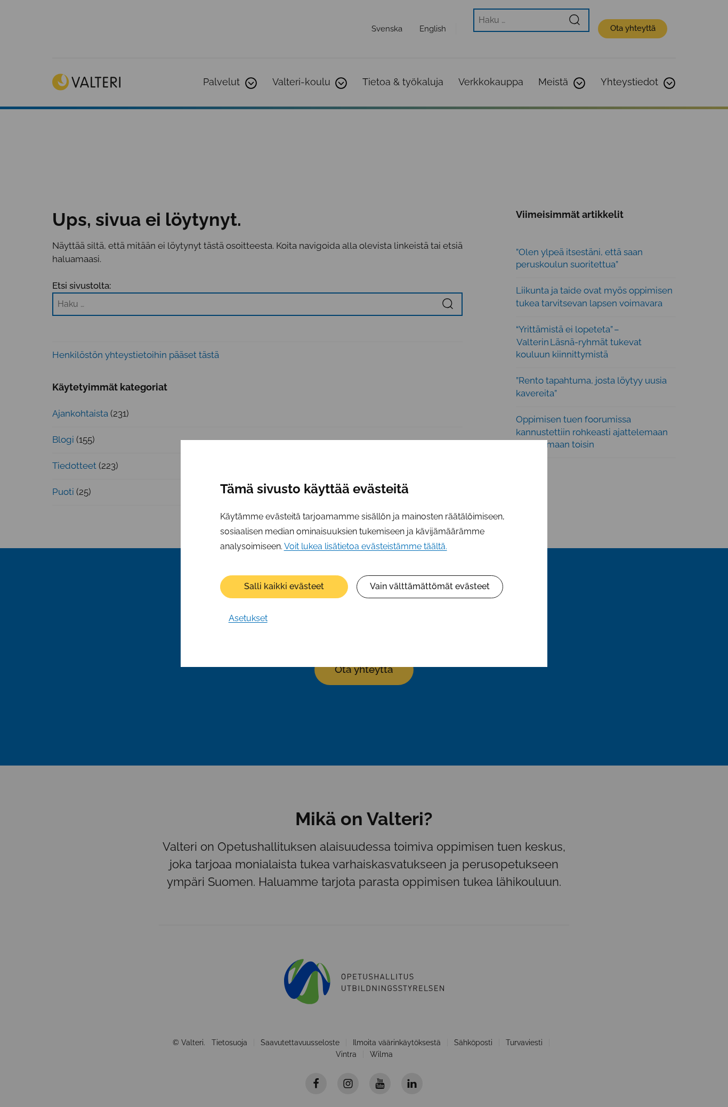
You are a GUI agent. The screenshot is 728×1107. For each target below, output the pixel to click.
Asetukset (248, 618)
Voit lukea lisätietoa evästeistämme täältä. (365, 546)
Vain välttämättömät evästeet (430, 586)
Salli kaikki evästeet (284, 586)
